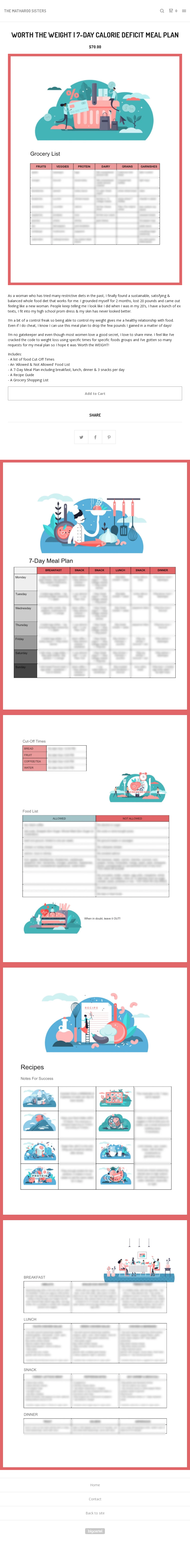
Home (95, 1485)
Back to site (95, 1513)
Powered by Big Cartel (95, 1531)
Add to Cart (95, 393)
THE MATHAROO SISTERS (25, 10)
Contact (95, 1499)
